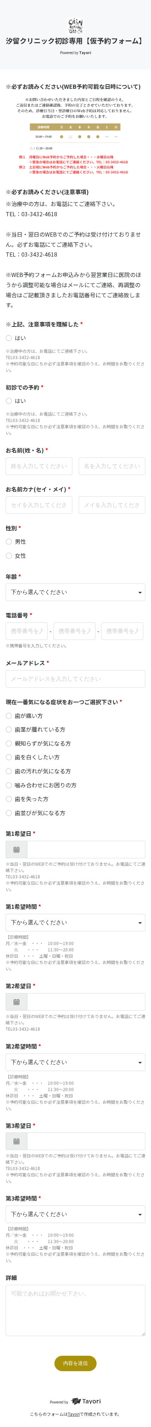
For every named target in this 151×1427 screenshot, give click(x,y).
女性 (20, 555)
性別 (13, 528)
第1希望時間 (23, 906)
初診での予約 (25, 387)
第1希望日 (20, 833)
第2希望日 (20, 986)
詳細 (11, 1277)
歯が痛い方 (29, 715)
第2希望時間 (23, 1046)
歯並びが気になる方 (40, 812)
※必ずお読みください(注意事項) (47, 191)
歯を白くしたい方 (37, 757)
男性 (20, 541)
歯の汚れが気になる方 (43, 771)
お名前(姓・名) (27, 450)
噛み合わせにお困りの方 (46, 785)
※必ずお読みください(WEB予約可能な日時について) (73, 86)
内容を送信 (75, 1363)
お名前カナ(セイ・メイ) (38, 489)
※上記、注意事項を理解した (44, 324)
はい (20, 337)
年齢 (13, 576)
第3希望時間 (23, 1198)
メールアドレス (27, 663)
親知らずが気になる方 (43, 743)
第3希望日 (20, 1125)
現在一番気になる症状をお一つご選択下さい (64, 702)
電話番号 (19, 615)
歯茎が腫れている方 (40, 729)
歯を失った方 (31, 798)
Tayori (74, 1414)
